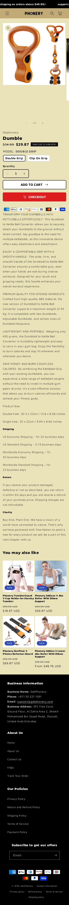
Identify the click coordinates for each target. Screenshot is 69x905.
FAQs (10, 767)
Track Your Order (18, 775)
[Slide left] (26, 123)
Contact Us (14, 759)
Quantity (9, 166)
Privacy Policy (16, 798)
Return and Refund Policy (23, 807)
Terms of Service (18, 823)
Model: (19, 151)
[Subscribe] (56, 855)
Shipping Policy (17, 815)
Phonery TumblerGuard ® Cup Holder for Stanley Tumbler (18, 598)
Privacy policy (17, 891)
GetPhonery (27, 886)
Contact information (47, 886)
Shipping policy (36, 897)
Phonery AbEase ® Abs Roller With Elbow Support (49, 598)
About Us (13, 751)
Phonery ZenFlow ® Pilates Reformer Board (18, 652)
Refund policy (35, 891)
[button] (7, 13)
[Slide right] (43, 123)
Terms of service (54, 891)
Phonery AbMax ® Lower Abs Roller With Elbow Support (50, 654)
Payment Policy (17, 832)
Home (11, 742)
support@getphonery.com (35, 701)
